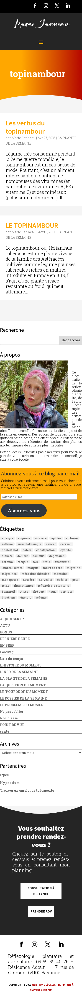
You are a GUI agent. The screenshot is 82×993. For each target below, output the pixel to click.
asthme (7, 544)
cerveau (65, 544)
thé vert (38, 591)
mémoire (60, 573)
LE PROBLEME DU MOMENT (23, 705)
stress (24, 591)
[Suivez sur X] (57, 5)
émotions (8, 597)
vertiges (66, 591)
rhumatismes (23, 585)
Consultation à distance (41, 891)
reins (5, 585)
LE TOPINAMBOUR (32, 225)
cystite (65, 550)
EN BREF (7, 645)
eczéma (7, 561)
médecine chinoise (35, 573)
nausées (28, 579)
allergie (7, 538)
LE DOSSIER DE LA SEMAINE (23, 698)
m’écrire (53, 452)
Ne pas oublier (11, 711)
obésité (62, 579)
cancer (51, 544)
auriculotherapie (29, 544)
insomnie (62, 561)
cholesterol (10, 550)
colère (27, 550)
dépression (57, 555)
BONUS (6, 632)
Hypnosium (10, 782)
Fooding (6, 652)
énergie (25, 597)
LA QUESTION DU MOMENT (23, 685)
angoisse (24, 538)
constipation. (46, 550)
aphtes (56, 538)
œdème (41, 597)
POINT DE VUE (12, 725)
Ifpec (4, 775)
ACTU (5, 625)
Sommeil (8, 591)
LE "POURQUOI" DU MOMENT (24, 692)
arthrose (72, 538)
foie (35, 561)
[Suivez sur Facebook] (35, 5)
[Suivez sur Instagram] (46, 5)
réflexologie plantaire (53, 585)
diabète (7, 555)
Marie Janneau (24, 138)
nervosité (45, 579)
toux (52, 591)
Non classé (9, 718)
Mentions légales (44, 984)
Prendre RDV (41, 911)
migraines (9, 573)
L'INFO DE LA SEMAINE (19, 672)
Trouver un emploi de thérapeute (27, 790)
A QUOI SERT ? (12, 619)
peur (75, 579)
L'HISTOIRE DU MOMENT (20, 665)
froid (46, 561)
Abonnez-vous (24, 510)
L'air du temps (11, 658)
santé (4, 731)
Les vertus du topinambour (25, 127)
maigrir (32, 567)
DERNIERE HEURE (15, 639)
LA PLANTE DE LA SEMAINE (23, 678)
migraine (73, 567)
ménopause (10, 579)
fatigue (23, 561)
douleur (22, 555)
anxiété (40, 538)
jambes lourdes (12, 567)
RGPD (61, 984)
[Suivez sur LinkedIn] (67, 5)
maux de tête (52, 567)
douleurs (38, 555)
